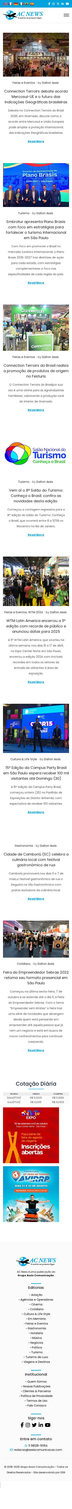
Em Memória (37, 1319)
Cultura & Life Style (23, 759)
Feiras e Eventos (24, 83)
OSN (62, 1472)
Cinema (36, 1304)
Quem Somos (37, 1382)
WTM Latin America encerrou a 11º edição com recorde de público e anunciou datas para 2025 (36, 626)
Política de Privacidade (37, 1396)
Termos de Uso (36, 1401)
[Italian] (21, 3)
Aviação (36, 1295)
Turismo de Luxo (36, 1357)
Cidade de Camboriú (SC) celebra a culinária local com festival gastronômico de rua (36, 859)
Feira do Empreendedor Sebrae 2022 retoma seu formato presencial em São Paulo (36, 978)
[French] (10, 3)
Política (37, 1347)
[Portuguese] (27, 3)
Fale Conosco (36, 1405)
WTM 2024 (35, 612)
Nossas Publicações (36, 1386)
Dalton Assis (50, 83)
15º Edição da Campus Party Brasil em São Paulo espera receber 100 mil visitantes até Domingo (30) (36, 773)
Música (37, 1338)
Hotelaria (37, 1333)
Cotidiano (24, 964)
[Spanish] (32, 3)
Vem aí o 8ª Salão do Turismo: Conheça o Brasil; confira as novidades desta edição (36, 496)
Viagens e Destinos (37, 1362)
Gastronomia (24, 846)
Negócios (36, 1343)
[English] (5, 3)
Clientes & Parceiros (37, 1391)
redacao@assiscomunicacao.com (38, 1450)
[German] (16, 3)
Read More (36, 141)
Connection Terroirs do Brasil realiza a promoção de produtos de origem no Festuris (36, 371)
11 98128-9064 (38, 1446)
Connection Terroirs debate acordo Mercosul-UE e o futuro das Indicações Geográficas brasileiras (36, 96)
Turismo (23, 213)
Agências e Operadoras (36, 1300)
